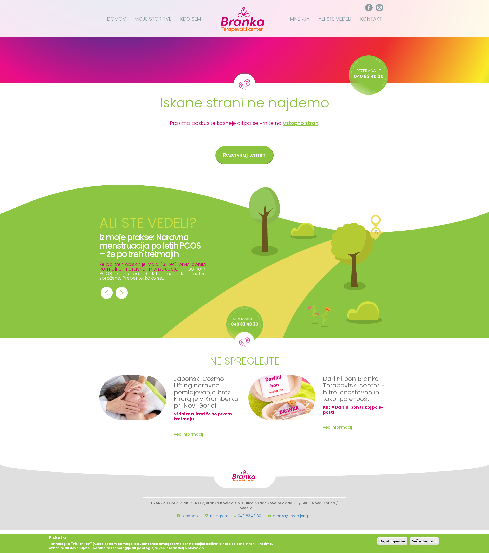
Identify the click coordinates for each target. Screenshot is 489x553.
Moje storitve (152, 18)
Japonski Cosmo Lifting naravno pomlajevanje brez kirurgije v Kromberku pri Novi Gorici (206, 392)
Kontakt (371, 18)
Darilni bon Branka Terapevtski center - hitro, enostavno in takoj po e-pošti (353, 388)
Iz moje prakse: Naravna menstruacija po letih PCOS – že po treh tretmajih (150, 245)
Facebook (190, 515)
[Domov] (244, 18)
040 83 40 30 (249, 515)
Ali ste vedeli (334, 18)
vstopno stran (300, 123)
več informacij (188, 434)
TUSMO (376, 233)
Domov (116, 18)
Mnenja (300, 18)
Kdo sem (190, 18)
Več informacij (424, 541)
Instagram (218, 515)
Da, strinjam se (392, 541)
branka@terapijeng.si (292, 515)
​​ (369, 7)
